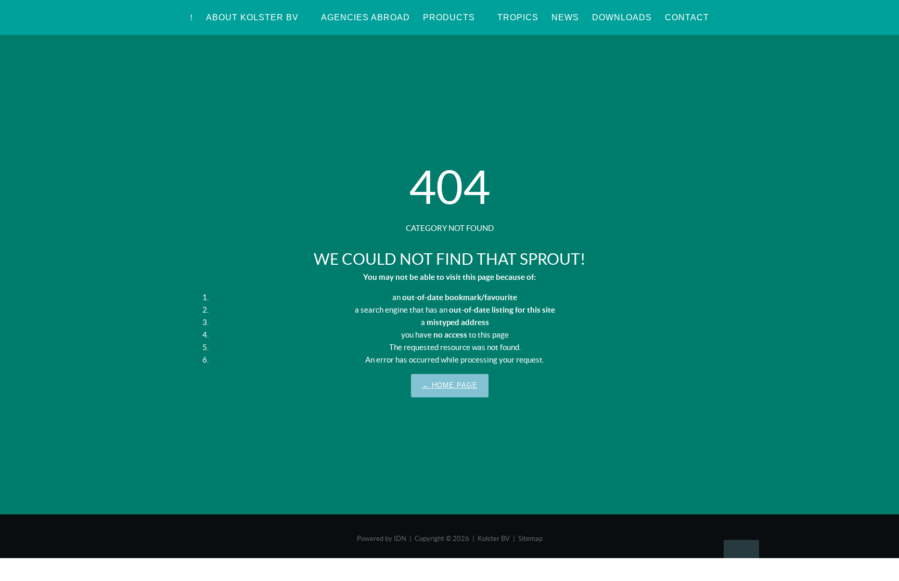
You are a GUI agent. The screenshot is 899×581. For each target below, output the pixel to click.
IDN (400, 539)
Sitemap (530, 539)
